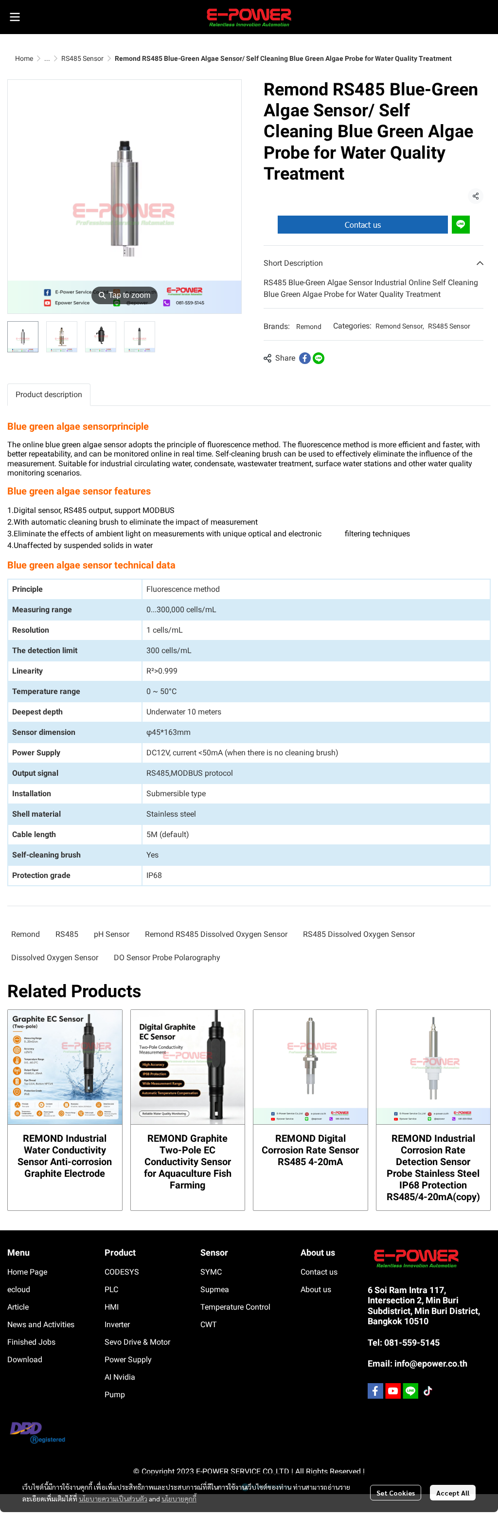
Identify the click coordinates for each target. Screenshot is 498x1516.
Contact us (363, 224)
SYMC (211, 1272)
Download (24, 1359)
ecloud (18, 1289)
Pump (115, 1394)
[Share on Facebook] (305, 358)
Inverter (117, 1324)
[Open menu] (14, 17)
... (47, 58)
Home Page (27, 1272)
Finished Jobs (31, 1342)
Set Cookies (395, 1492)
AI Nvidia (120, 1377)
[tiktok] (428, 1391)
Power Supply (128, 1359)
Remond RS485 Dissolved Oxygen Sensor (216, 934)
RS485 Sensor (82, 58)
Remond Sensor (399, 326)
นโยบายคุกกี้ (178, 1498)
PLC (111, 1289)
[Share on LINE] (318, 358)
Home (24, 58)
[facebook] (375, 1391)
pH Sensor (111, 934)
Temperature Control (235, 1307)
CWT (208, 1324)
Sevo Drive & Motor (137, 1342)
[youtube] (393, 1391)
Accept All (452, 1492)
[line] (410, 1391)
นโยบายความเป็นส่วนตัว (113, 1498)
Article (18, 1307)
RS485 (66, 934)
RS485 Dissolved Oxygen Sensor (359, 934)
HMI (112, 1307)
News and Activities (40, 1324)
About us (316, 1289)
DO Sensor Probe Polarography (167, 957)
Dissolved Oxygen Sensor (54, 957)
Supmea (214, 1289)
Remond (308, 326)
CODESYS (122, 1272)
